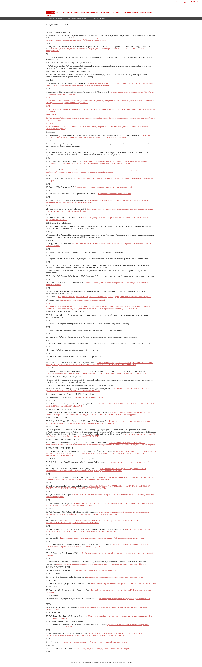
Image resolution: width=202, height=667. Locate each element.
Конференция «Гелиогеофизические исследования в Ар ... (73, 18)
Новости (69, 12)
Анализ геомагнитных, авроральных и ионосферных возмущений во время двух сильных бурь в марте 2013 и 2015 (102, 564)
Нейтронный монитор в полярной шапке (114, 194)
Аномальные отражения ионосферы (88, 397)
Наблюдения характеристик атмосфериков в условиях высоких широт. (101, 649)
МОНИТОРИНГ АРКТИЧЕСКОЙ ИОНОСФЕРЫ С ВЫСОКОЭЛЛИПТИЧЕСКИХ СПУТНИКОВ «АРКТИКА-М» (100, 136)
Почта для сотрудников (182, 2)
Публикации (85, 12)
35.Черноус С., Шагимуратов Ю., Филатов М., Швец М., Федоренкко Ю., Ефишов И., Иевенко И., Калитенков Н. (91, 306)
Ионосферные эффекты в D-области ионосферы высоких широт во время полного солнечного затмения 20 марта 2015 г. (98, 545)
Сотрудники (94, 12)
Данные (76, 12)
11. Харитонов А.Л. (54, 127)
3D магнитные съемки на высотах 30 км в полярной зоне (93, 570)
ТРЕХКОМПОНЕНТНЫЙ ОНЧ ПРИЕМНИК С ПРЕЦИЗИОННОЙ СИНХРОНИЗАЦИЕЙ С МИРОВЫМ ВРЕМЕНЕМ (98, 530)
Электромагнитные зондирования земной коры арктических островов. (114, 577)
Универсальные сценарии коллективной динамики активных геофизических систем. (93, 642)
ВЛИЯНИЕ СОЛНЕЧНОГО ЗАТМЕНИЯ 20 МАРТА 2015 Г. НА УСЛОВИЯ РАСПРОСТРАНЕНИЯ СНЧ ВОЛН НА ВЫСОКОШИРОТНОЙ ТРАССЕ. (98, 487)
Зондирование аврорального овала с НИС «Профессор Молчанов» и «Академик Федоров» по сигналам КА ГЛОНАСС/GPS (96, 373)
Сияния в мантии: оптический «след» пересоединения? (126, 462)
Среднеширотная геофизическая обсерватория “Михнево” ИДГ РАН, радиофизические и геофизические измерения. (104, 297)
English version (195, 2)
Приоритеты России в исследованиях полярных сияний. (82, 300)
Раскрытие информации (129, 12)
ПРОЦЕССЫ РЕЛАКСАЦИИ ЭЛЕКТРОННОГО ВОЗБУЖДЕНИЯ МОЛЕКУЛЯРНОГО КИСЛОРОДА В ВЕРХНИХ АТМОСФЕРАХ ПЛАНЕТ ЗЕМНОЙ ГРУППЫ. (94, 634)
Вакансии (142, 12)
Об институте (60, 12)
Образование (115, 12)
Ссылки (149, 12)
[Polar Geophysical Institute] (87, 8)
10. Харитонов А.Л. (54, 118)
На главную (51, 12)
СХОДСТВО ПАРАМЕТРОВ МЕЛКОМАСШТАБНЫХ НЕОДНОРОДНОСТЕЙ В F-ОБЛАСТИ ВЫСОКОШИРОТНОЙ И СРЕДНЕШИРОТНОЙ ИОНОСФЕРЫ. (92, 522)
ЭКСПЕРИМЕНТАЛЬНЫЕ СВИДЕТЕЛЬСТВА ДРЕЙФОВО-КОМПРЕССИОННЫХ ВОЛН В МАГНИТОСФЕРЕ (97, 390)
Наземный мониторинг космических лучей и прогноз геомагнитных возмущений (123, 584)
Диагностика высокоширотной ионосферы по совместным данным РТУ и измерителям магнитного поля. (102, 538)
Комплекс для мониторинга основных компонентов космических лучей (103, 187)
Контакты (50, 15)
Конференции (104, 12)
